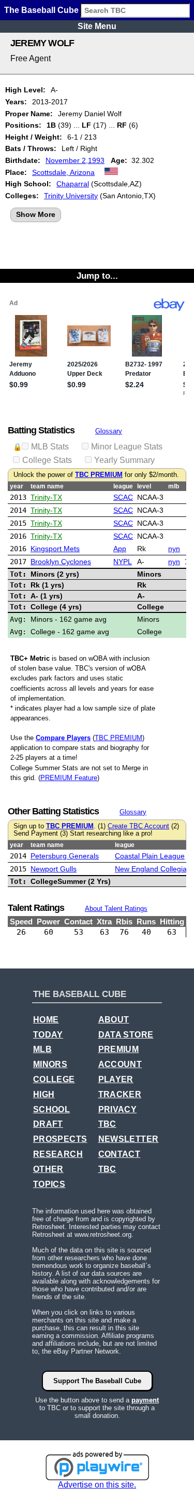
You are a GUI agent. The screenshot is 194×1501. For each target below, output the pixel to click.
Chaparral (72, 184)
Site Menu (97, 26)
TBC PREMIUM (99, 475)
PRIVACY (117, 1109)
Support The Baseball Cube (97, 1381)
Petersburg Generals (65, 856)
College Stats (47, 460)
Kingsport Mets (55, 548)
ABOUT (113, 1019)
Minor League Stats (126, 446)
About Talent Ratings (116, 908)
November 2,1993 (75, 160)
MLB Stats (50, 446)
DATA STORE (126, 1034)
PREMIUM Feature (68, 778)
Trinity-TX (46, 497)
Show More (35, 214)
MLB (42, 1049)
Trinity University (71, 196)
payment (145, 1400)
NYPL (122, 561)
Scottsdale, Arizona (63, 172)
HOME (46, 1019)
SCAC (123, 497)
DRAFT (48, 1124)
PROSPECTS (60, 1139)
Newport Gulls (54, 869)
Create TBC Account (138, 826)
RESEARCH (58, 1154)
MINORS (50, 1064)
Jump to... (97, 275)
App (119, 548)
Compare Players (63, 738)
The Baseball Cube (41, 10)
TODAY (48, 1034)
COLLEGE (54, 1079)
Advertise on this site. (97, 1484)
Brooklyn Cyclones (61, 561)
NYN (174, 548)
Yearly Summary (124, 460)
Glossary (108, 431)
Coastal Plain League (150, 856)
